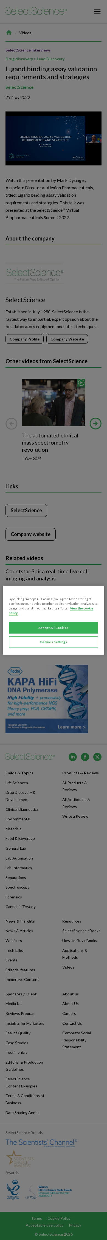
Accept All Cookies (53, 627)
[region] (54, 619)
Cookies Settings (53, 642)
